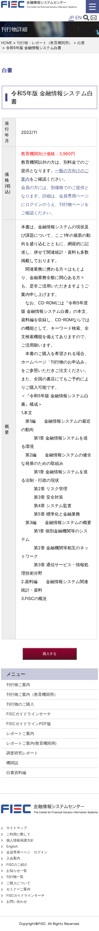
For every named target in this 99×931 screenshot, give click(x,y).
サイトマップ (16, 828)
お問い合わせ (16, 902)
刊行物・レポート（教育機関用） (44, 42)
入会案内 (13, 858)
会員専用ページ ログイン (27, 852)
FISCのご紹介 (16, 865)
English (12, 846)
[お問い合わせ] (94, 18)
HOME (6, 42)
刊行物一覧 (14, 877)
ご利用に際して (18, 834)
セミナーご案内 (18, 889)
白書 (81, 42)
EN (78, 17)
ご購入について (18, 883)
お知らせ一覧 (16, 871)
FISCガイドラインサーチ (25, 895)
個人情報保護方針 (20, 840)
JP (71, 17)
